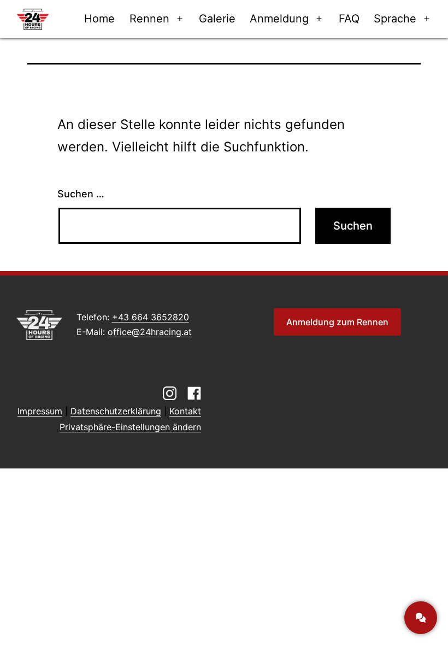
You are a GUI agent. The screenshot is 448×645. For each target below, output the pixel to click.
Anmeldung (279, 18)
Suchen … (80, 194)
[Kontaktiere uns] (420, 617)
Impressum (39, 411)
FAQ (349, 18)
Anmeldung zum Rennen (337, 321)
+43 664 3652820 (150, 317)
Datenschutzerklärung (115, 411)
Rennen (149, 18)
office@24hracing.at (150, 331)
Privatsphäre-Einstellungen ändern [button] (130, 426)
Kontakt (185, 411)
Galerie (217, 18)
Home (99, 18)
